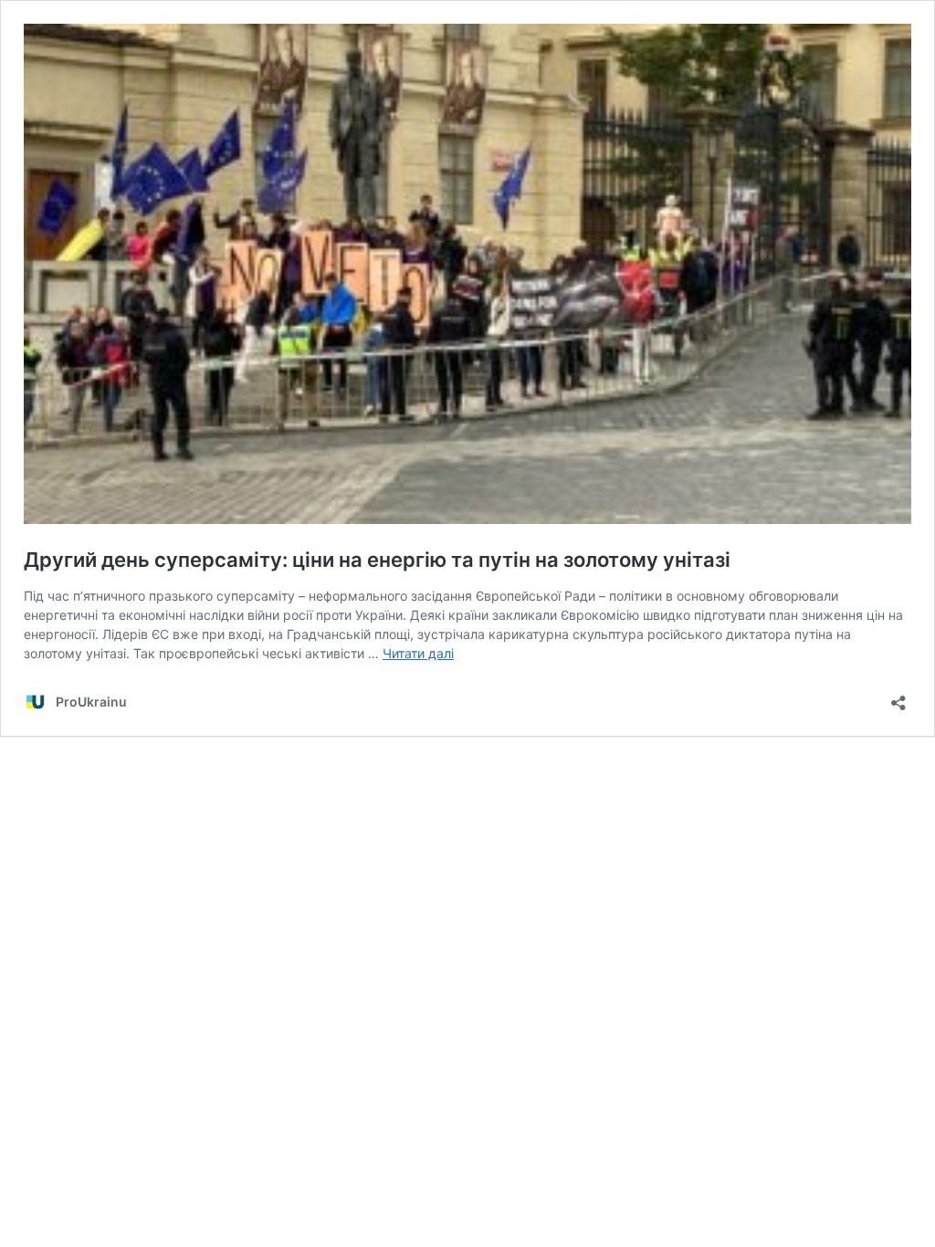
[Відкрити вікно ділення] (898, 697)
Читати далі (418, 653)
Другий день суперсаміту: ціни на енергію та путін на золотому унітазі (377, 559)
